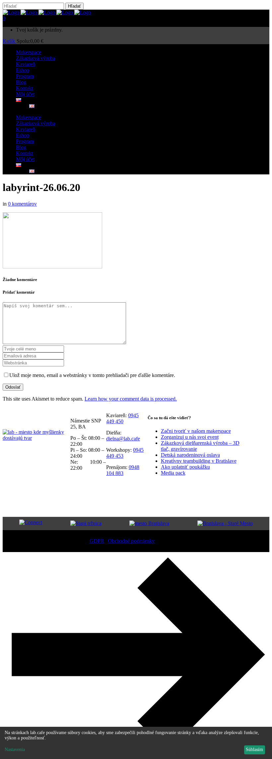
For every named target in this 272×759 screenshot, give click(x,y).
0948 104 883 (122, 470)
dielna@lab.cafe (123, 438)
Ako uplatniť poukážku (185, 467)
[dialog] (136, 743)
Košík (10, 41)
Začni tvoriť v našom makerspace (196, 431)
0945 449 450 (122, 418)
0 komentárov (22, 204)
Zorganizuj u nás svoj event (190, 437)
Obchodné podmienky (131, 541)
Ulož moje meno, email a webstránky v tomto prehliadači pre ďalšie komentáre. (92, 375)
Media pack (173, 473)
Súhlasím (254, 749)
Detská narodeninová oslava (190, 455)
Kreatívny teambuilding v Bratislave (199, 461)
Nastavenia (15, 749)
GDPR (97, 541)
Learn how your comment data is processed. (131, 399)
